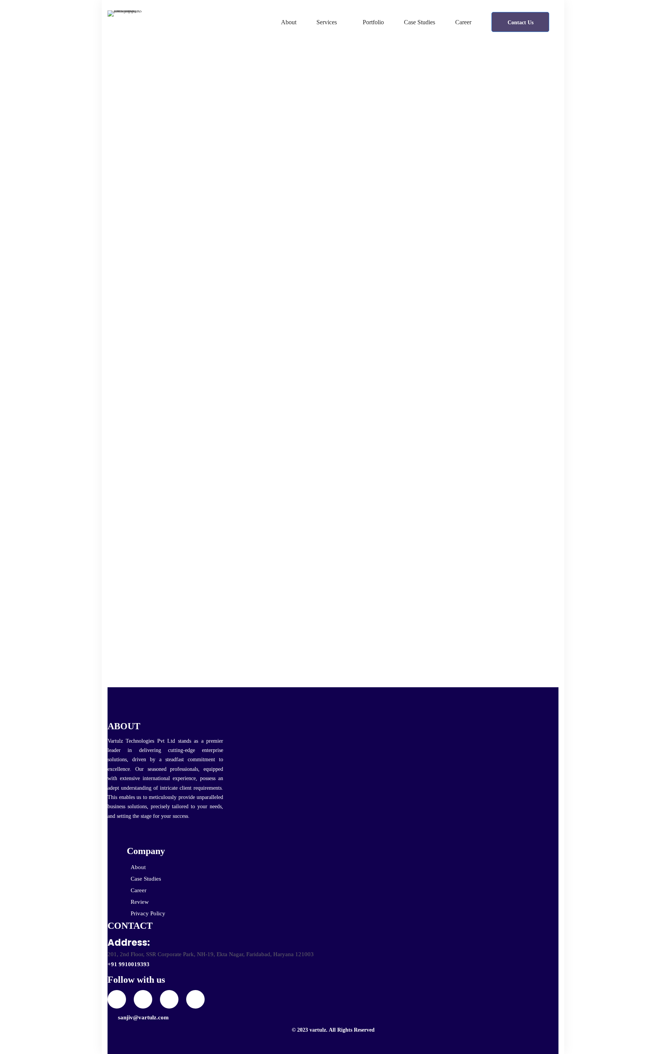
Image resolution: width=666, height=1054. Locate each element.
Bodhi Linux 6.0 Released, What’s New (497, 224)
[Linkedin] (195, 999)
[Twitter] (117, 999)
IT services (514, 463)
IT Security (476, 463)
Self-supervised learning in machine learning (492, 193)
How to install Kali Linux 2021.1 (214, 543)
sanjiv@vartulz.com (143, 1017)
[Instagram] (169, 999)
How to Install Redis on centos (207, 235)
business (442, 463)
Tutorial (123, 212)
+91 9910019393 (129, 964)
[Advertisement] (466, 331)
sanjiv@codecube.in (144, 260)
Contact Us (520, 22)
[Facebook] (143, 999)
